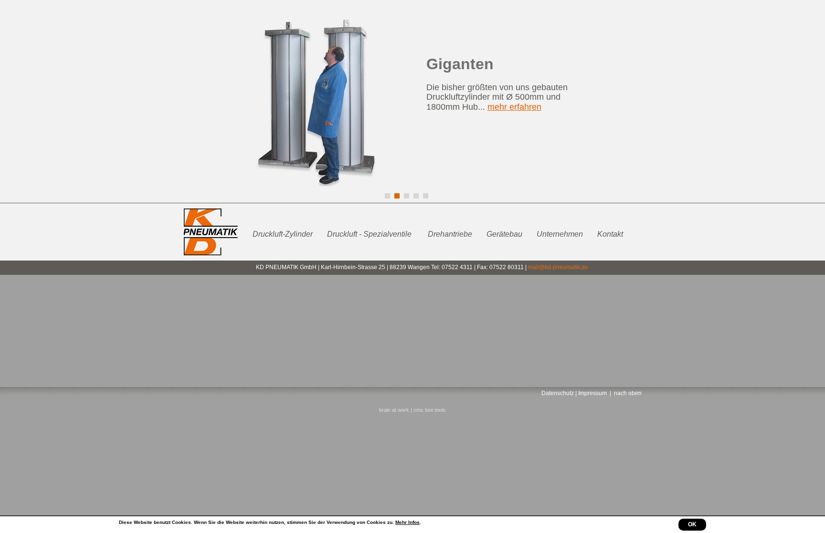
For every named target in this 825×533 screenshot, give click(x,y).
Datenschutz (557, 393)
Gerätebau (504, 234)
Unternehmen (560, 234)
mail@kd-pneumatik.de (558, 267)
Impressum (592, 393)
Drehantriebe (450, 234)
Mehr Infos (407, 522)
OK (692, 524)
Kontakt (610, 234)
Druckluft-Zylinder (283, 234)
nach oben (628, 393)
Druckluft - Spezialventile (370, 234)
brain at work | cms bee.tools (412, 410)
